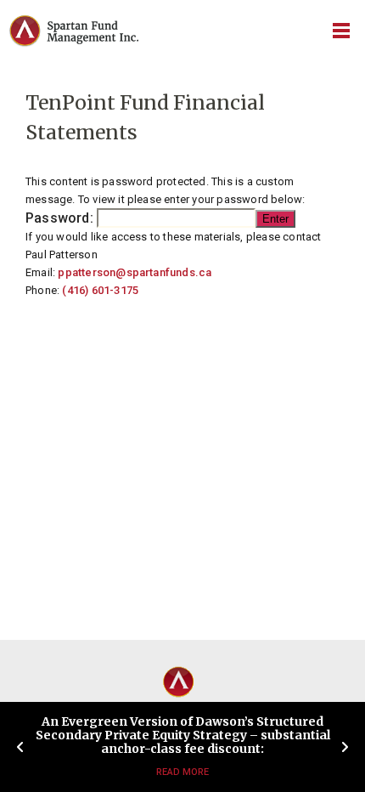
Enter (275, 218)
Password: (61, 218)
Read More (182, 772)
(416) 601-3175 (100, 290)
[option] (182, 747)
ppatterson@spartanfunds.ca (134, 272)
